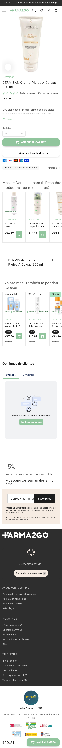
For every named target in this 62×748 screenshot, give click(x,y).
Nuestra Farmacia (12, 630)
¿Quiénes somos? (12, 625)
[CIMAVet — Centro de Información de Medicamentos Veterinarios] (46, 725)
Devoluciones (9, 670)
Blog (4, 644)
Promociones (9, 634)
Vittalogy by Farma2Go (15, 680)
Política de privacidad (14, 599)
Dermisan (8, 77)
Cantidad (6, 128)
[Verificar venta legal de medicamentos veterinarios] (16, 734)
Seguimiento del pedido (15, 665)
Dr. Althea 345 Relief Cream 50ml (36, 325)
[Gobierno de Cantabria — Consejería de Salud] (46, 734)
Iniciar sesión (9, 660)
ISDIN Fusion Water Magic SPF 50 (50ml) (14, 325)
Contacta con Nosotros (29, 573)
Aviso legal (8, 608)
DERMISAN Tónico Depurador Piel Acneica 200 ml (13, 225)
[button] (34, 10)
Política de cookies (12, 603)
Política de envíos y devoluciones (20, 594)
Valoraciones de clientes (15, 639)
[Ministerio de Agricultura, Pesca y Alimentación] (31, 734)
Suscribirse (44, 498)
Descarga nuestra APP (15, 675)
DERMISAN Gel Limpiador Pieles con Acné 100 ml (37, 225)
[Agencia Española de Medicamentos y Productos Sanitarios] (16, 725)
